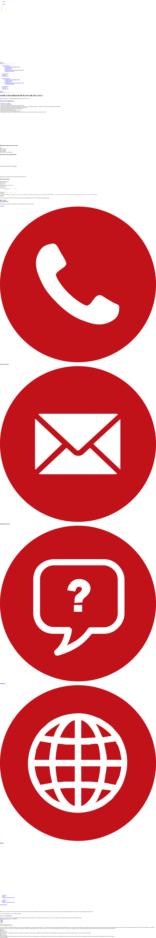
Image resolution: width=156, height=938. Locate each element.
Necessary (3, 930)
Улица (1, 184)
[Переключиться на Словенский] (3, 6)
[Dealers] (78, 840)
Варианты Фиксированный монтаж (12, 66)
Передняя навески (6, 65)
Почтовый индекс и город (5, 185)
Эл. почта (2, 186)
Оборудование (5, 73)
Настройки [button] (9, 918)
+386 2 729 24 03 (4, 364)
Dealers (2, 843)
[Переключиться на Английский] (3, 7)
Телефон (2, 187)
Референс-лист (5, 76)
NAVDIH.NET (9, 915)
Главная (1, 98)
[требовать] (78, 681)
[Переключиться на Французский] (3, 9)
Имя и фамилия (3, 181)
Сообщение (2, 192)
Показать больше (3, 918)
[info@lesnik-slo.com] (78, 521)
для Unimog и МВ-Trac (9, 71)
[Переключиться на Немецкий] (3, 8)
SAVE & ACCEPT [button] (3, 937)
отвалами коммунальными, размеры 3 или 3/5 (14, 70)
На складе (4, 74)
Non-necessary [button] (3, 934)
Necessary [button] (2, 929)
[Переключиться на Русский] (3, 10)
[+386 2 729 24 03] (78, 361)
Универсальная (8, 69)
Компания (2, 182)
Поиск (1, 63)
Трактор (6, 98)
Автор (3, 896)
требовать (2, 683)
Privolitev (2, 193)
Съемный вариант (8, 67)
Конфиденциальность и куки (8, 897)
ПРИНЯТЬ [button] (15, 918)
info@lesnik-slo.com (5, 523)
